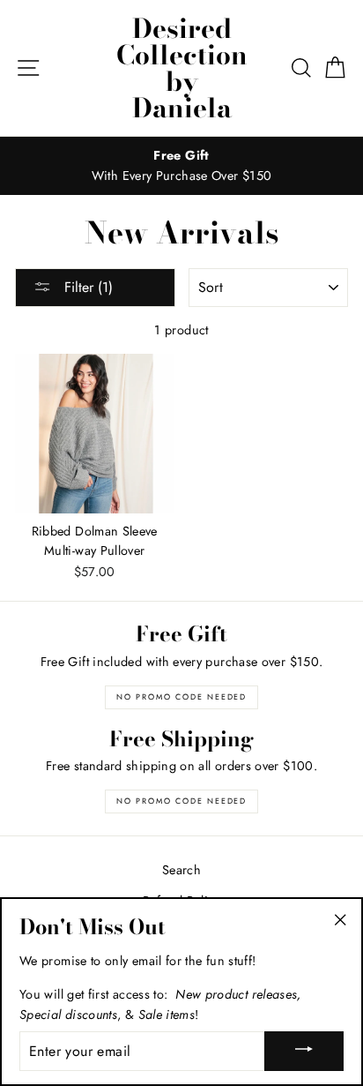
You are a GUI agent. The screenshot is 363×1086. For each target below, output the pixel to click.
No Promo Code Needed (181, 696)
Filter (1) (86, 287)
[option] (181, 166)
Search (181, 870)
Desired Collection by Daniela (182, 68)
